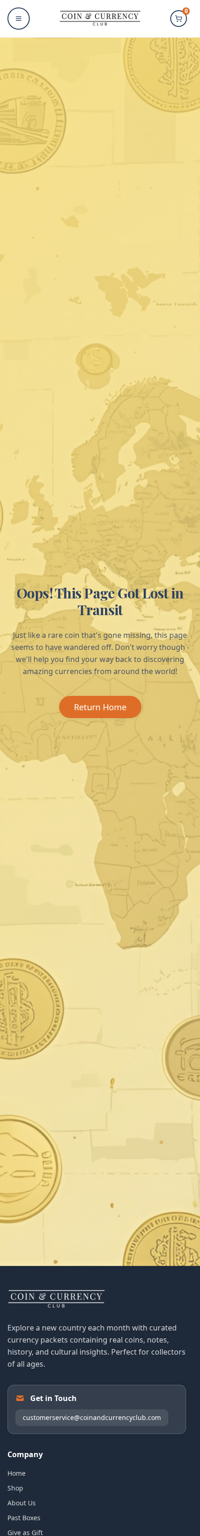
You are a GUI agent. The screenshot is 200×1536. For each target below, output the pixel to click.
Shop (15, 1488)
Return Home (100, 707)
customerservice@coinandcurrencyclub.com (92, 1417)
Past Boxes (23, 1517)
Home (16, 1473)
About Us (21, 1502)
